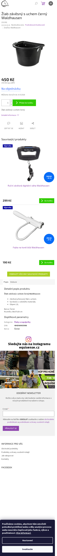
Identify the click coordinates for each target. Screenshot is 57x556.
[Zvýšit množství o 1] (11, 101)
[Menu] (51, 3)
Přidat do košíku (26, 103)
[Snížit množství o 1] (11, 104)
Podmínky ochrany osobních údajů (15, 452)
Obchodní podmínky (9, 448)
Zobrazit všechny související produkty (28, 274)
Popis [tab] (6, 282)
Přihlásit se (11, 428)
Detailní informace (8, 115)
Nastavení (27, 540)
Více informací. (23, 533)
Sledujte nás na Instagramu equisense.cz (29, 345)
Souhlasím (27, 549)
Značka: (12, 27)
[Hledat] (36, 3)
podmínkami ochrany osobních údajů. (34, 422)
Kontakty (5, 459)
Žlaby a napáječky (22, 322)
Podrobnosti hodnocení (35, 25)
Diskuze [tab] (13, 282)
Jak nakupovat (7, 455)
